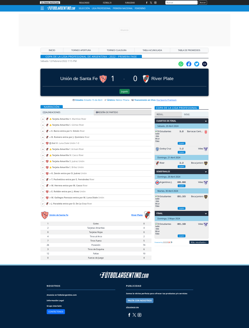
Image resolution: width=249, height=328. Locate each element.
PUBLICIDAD (130, 2)
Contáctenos (55, 311)
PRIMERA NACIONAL (123, 8)
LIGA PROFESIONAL (101, 8)
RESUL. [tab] (160, 114)
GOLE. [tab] (187, 114)
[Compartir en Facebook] (188, 63)
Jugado (124, 91)
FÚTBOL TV (107, 2)
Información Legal (55, 300)
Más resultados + (199, 242)
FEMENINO (140, 8)
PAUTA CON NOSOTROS (140, 300)
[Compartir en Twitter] (196, 63)
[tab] (67, 112)
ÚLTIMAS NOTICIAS (50, 2)
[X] (151, 2)
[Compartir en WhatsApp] (181, 63)
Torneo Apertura (81, 50)
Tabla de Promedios (189, 50)
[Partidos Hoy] (155, 2)
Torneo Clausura (116, 50)
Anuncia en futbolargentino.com (62, 295)
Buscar (203, 2)
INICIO (52, 50)
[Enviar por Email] (204, 63)
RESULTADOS (84, 2)
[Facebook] (147, 2)
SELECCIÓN (84, 8)
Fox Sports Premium (167, 100)
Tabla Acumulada (152, 50)
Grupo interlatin (54, 306)
